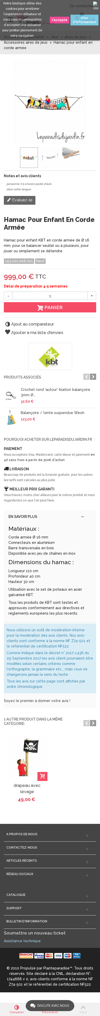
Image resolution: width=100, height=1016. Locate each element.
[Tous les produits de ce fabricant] (50, 356)
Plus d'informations (84, 20)
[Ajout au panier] (42, 776)
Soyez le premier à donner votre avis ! (37, 701)
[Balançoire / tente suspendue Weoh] (11, 418)
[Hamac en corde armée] (29, 157)
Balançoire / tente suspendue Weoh (52, 413)
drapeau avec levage (27, 788)
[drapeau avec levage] (26, 757)
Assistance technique (22, 941)
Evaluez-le (21, 199)
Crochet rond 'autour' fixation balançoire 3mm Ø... (55, 392)
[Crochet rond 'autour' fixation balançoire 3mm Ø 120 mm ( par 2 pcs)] (11, 395)
